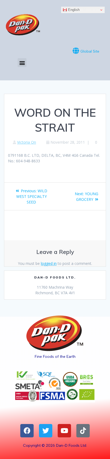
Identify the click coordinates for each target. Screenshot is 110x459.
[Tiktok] (83, 430)
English (73, 10)
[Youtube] (64, 430)
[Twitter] (45, 430)
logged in (49, 263)
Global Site (89, 51)
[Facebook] (27, 430)
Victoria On (26, 142)
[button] (22, 62)
